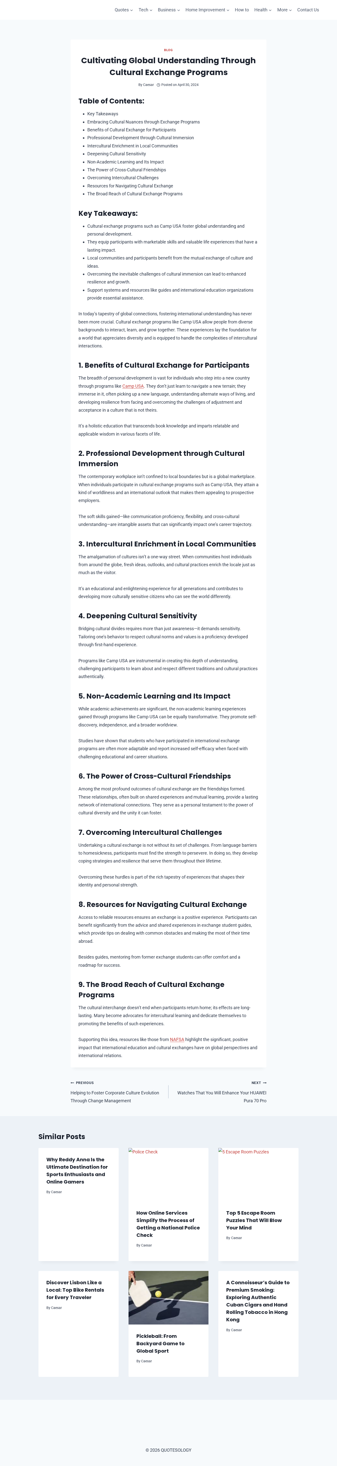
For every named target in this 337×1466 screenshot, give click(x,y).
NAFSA (177, 1039)
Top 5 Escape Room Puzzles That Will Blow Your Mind (254, 1220)
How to (242, 9)
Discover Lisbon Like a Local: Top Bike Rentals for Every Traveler (75, 1290)
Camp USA (133, 386)
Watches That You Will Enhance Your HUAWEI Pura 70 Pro (221, 1092)
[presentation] (169, 1174)
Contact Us (308, 9)
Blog (168, 50)
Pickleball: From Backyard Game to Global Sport (160, 1343)
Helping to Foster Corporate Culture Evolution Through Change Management (115, 1092)
